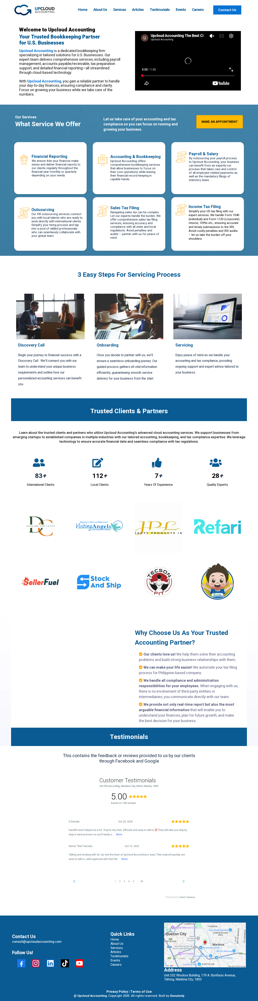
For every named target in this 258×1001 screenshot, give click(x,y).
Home (82, 9)
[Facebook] (21, 963)
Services (119, 9)
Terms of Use (141, 991)
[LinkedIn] (50, 963)
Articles (138, 9)
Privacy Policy (117, 991)
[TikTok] (65, 963)
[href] (205, 945)
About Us (100, 9)
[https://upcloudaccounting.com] (34, 10)
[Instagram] (36, 963)
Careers (198, 9)
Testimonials (160, 9)
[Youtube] (79, 963)
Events (181, 9)
